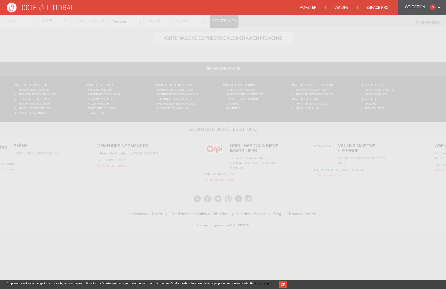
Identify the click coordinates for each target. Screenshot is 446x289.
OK (283, 284)
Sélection (419, 7)
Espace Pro (378, 8)
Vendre (341, 8)
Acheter (308, 8)
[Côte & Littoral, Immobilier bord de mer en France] (41, 11)
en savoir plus (263, 283)
